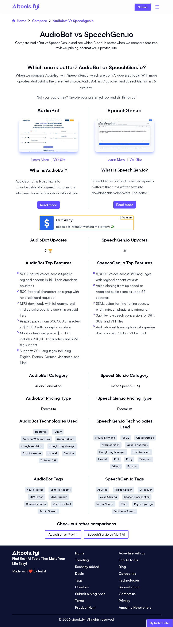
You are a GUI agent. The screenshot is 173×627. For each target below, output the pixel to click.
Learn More (40, 160)
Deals (79, 573)
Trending (82, 560)
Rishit (42, 571)
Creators (82, 587)
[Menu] (157, 7)
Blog (122, 567)
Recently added (87, 567)
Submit (142, 7)
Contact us (127, 594)
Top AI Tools (128, 560)
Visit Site (59, 160)
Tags (78, 580)
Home (21, 21)
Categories (127, 573)
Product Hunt (85, 607)
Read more (48, 205)
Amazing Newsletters (135, 607)
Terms (80, 600)
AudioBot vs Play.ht (63, 534)
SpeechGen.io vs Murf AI (106, 534)
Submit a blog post (90, 594)
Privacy (124, 600)
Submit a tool (129, 587)
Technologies (129, 580)
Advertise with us (132, 553)
